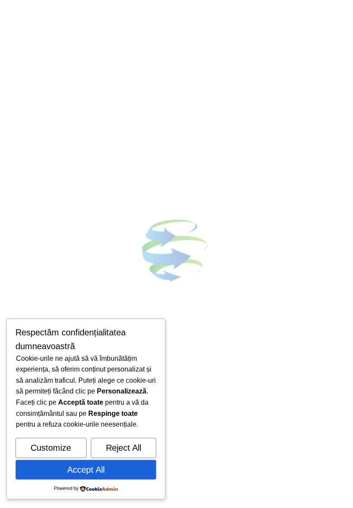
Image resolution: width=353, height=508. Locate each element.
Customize (51, 447)
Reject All (123, 447)
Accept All (86, 469)
